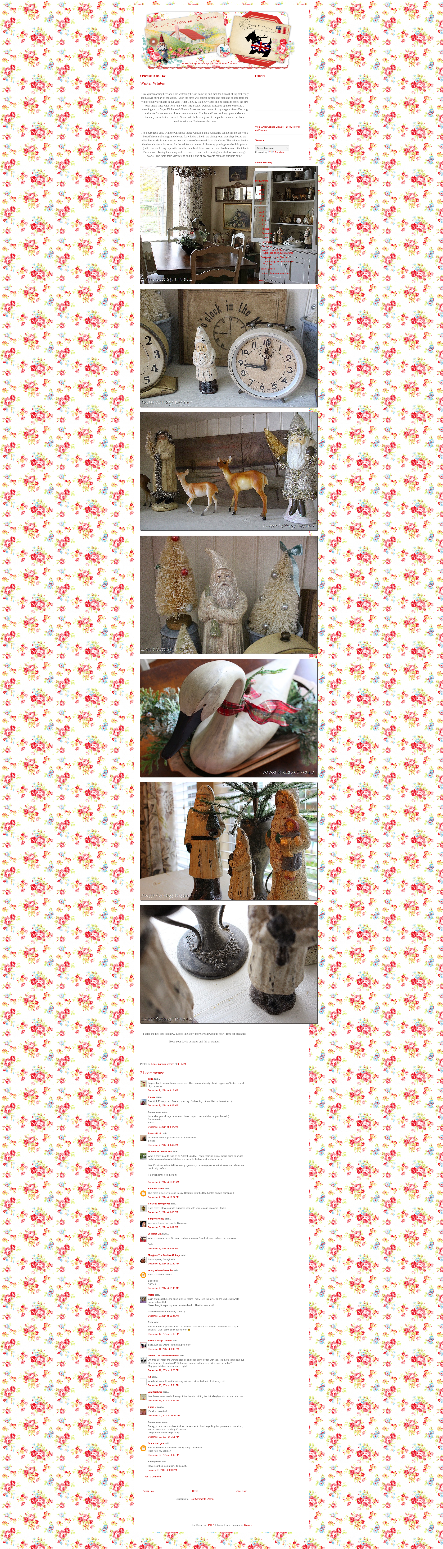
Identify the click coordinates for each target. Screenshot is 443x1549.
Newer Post (148, 1491)
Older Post (241, 1491)
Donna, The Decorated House (163, 1355)
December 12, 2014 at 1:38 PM (163, 1370)
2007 (261, 185)
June (264, 220)
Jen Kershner (155, 1392)
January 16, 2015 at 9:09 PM (162, 1470)
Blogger (248, 1525)
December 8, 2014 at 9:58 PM (163, 1248)
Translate (279, 152)
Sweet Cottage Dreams (160, 1340)
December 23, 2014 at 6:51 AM (163, 1437)
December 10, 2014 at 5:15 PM (163, 1334)
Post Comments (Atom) (202, 1499)
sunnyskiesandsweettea (160, 1270)
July (264, 224)
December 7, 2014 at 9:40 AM (163, 1145)
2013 (261, 212)
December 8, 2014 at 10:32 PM (163, 1263)
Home (195, 1491)
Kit (149, 1377)
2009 (261, 194)
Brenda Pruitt (155, 1133)
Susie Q (152, 1407)
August (265, 229)
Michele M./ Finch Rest (160, 1151)
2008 (261, 190)
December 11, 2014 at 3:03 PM (163, 1349)
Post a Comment (152, 1476)
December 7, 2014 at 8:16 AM (163, 1090)
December (267, 246)
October (266, 237)
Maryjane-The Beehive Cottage (164, 1255)
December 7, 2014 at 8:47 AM (163, 1127)
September (267, 233)
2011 (261, 203)
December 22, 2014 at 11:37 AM (164, 1415)
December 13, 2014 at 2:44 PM (163, 1385)
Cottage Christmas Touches (275, 257)
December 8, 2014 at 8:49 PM (163, 1227)
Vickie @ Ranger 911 (159, 1203)
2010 (261, 198)
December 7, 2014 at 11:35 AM (163, 1182)
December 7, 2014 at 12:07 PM (163, 1197)
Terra (151, 1079)
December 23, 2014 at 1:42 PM (163, 1455)
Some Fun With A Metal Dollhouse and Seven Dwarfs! (277, 251)
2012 (261, 207)
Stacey (151, 1097)
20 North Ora (154, 1233)
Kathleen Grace (156, 1188)
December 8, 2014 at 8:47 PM (163, 1212)
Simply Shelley (156, 1218)
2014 (261, 216)
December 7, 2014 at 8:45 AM (163, 1105)
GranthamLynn (156, 1443)
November (267, 242)
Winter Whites (268, 268)
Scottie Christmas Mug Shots (275, 273)
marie (151, 1294)
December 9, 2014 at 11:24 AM (163, 1316)
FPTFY (210, 1525)
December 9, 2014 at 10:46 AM (163, 1288)
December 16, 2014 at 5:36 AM (163, 1400)
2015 (261, 280)
